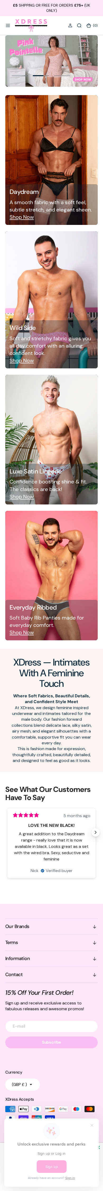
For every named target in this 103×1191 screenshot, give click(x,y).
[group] (51, 61)
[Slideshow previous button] (7, 832)
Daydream (24, 191)
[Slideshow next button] (95, 832)
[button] (8, 25)
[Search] (79, 25)
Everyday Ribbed (33, 607)
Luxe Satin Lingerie (36, 471)
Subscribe (51, 1042)
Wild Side (23, 327)
